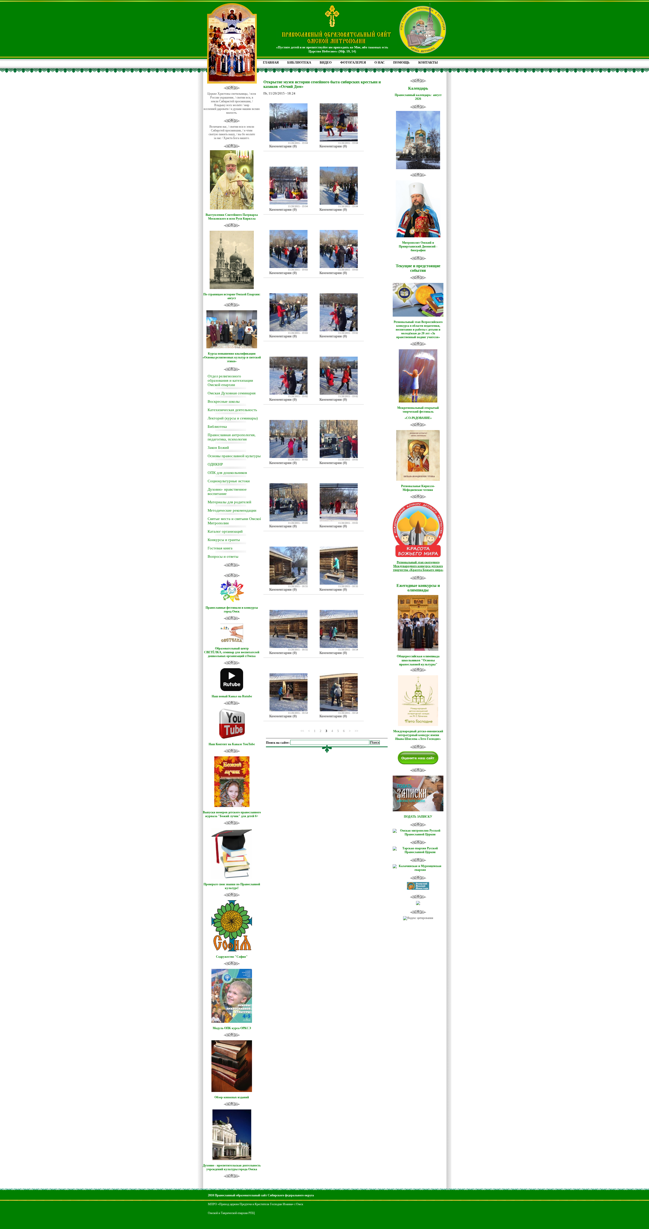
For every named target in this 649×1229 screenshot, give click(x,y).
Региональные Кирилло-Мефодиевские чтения (418, 488)
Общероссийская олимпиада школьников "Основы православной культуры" (418, 660)
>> (356, 731)
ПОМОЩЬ (401, 62)
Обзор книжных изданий (231, 1097)
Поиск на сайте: (278, 742)
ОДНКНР (215, 464)
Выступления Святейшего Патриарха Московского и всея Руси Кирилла (232, 216)
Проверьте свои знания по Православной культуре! (232, 886)
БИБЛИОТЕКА (299, 62)
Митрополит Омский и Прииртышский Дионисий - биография (418, 246)
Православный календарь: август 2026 (418, 97)
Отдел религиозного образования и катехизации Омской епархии (230, 380)
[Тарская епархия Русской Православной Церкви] (418, 852)
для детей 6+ (249, 816)
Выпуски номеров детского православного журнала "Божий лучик (232, 814)
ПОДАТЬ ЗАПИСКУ (418, 816)
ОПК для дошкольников (227, 473)
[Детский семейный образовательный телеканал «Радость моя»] (418, 904)
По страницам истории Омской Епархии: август (231, 296)
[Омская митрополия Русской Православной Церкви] (418, 834)
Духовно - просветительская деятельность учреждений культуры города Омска (232, 1167)
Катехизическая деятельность (232, 410)
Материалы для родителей (229, 502)
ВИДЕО (326, 62)
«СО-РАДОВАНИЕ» (418, 418)
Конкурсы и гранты (224, 540)
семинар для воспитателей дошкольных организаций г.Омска (233, 654)
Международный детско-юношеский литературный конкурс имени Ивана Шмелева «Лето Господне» (418, 735)
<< (302, 731)
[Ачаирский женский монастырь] (418, 889)
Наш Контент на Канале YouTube (232, 744)
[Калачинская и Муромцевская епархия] (418, 870)
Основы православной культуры (234, 456)
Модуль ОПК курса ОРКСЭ (232, 1028)
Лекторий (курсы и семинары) (233, 418)
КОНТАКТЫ (428, 62)
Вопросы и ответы (223, 556)
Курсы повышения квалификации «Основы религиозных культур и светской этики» (232, 357)
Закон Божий (218, 448)
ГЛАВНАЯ (271, 62)
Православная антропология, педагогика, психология (232, 437)
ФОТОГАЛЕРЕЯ (353, 62)
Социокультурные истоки (229, 481)
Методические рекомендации (232, 510)
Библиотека (217, 427)
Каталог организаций (225, 531)
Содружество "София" (232, 956)
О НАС (379, 62)
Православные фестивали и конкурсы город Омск (232, 609)
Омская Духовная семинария (232, 393)
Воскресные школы (224, 401)
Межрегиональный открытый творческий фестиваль (418, 409)
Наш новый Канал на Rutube (232, 696)
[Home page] (336, 44)
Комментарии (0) (283, 146)
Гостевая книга (220, 548)
